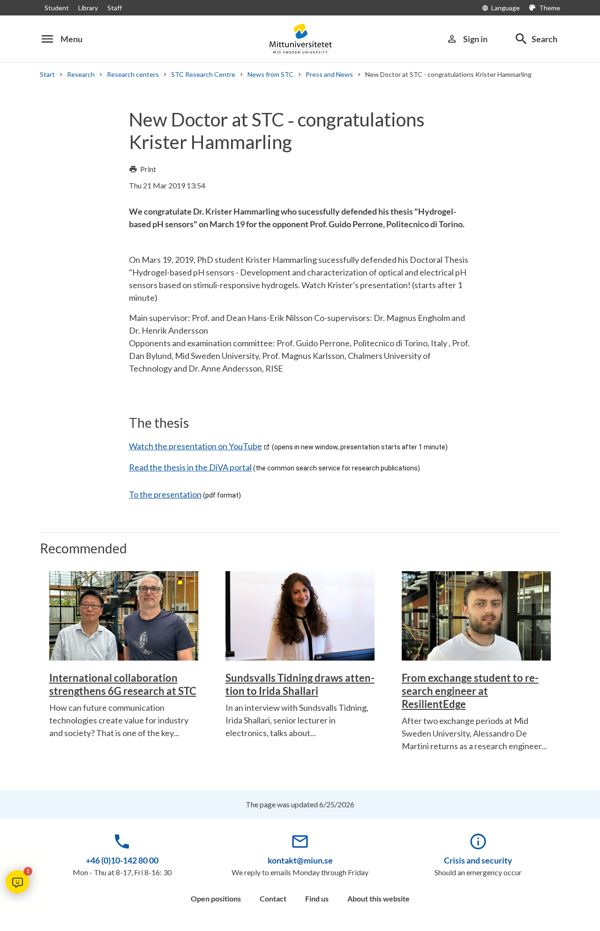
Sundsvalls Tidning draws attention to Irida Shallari (300, 684)
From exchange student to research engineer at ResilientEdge (470, 690)
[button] (17, 882)
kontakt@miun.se (300, 860)
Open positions (216, 898)
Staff (114, 8)
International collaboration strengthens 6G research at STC (122, 684)
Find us (317, 898)
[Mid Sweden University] (300, 39)
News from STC (270, 74)
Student (57, 8)
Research (81, 74)
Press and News (329, 74)
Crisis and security (478, 860)
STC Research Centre (203, 74)
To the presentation (165, 494)
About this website (378, 898)
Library (88, 8)
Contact (273, 898)
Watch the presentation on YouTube (195, 446)
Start (47, 74)
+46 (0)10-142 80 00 (122, 860)
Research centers (133, 74)
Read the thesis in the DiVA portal (190, 467)
